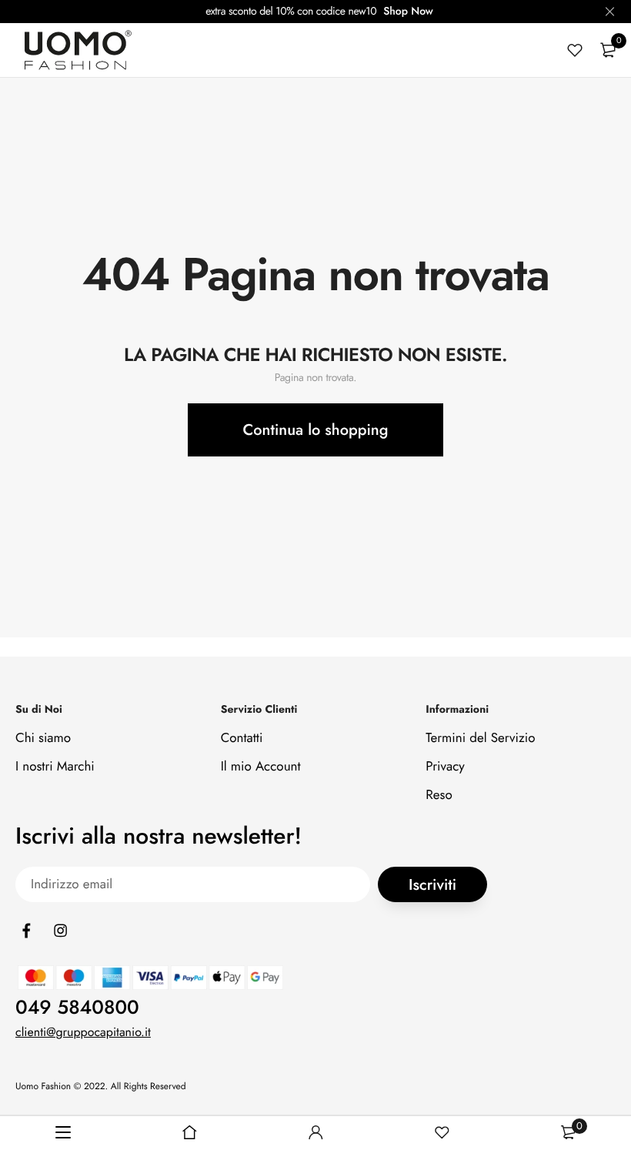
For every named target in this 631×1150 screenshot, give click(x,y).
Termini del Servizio (480, 738)
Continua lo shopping (316, 430)
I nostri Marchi (55, 766)
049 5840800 (77, 1007)
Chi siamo (43, 738)
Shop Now (408, 11)
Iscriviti (432, 885)
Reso (439, 795)
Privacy (445, 766)
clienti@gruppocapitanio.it (83, 1032)
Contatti (242, 738)
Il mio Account (261, 766)
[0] (608, 50)
